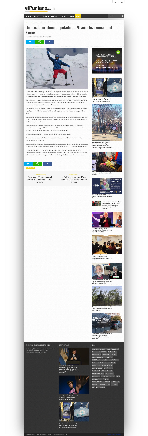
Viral (78, 16)
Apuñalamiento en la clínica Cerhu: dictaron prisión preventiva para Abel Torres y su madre (102, 257)
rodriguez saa (96, 365)
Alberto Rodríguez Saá (98, 349)
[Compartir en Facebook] (49, 43)
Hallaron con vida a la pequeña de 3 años (101, 173)
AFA (97, 387)
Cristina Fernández (97, 357)
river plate (105, 371)
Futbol (114, 354)
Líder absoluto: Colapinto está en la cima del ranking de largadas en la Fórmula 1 (68, 397)
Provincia (45, 16)
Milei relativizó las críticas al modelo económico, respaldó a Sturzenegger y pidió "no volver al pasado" (69, 370)
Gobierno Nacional (97, 368)
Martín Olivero (108, 368)
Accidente (114, 384)
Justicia (112, 376)
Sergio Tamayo (96, 360)
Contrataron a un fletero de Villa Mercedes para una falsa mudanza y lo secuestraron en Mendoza (102, 336)
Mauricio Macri (96, 354)
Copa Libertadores (110, 363)
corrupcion (104, 376)
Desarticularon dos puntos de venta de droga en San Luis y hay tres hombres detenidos (101, 99)
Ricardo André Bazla (98, 373)
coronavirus (108, 357)
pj (118, 382)
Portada (28, 16)
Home (27, 22)
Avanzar (114, 382)
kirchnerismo (109, 373)
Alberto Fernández (107, 365)
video (93, 363)
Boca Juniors (96, 376)
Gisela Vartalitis (113, 360)
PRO (93, 387)
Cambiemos (95, 384)
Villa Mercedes (112, 352)
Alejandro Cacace (105, 384)
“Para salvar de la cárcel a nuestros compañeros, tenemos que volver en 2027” (102, 230)
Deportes (64, 16)
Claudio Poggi (102, 352)
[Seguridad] (107, 73)
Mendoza (102, 387)
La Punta (104, 360)
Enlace (113, 434)
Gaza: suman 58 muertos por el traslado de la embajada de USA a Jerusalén (39, 179)
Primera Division (96, 379)
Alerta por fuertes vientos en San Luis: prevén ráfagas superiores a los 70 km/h (102, 308)
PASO (111, 371)
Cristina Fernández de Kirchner (101, 382)
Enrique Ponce (106, 354)
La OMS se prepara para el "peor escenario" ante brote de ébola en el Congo (74, 179)
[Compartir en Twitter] (30, 43)
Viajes (72, 16)
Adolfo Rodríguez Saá (113, 349)
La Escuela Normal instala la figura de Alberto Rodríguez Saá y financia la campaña (102, 281)
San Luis (36, 16)
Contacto (118, 434)
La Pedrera (100, 363)
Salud (118, 376)
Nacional (54, 16)
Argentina (106, 379)
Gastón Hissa (96, 371)
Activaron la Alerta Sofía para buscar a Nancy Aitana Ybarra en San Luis (102, 196)
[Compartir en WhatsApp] (39, 43)
